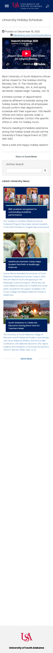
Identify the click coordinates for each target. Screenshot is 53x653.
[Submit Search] (45, 170)
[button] (47, 6)
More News (26, 358)
